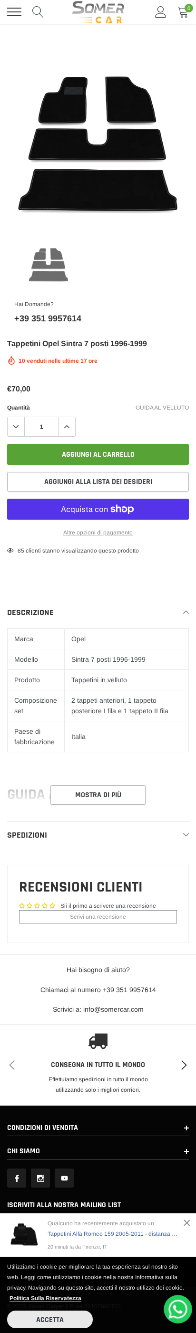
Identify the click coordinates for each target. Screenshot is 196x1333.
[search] (38, 12)
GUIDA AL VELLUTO (162, 407)
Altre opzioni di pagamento (98, 532)
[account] (161, 12)
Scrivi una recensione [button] (98, 916)
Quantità (18, 407)
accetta (50, 1320)
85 (21, 550)
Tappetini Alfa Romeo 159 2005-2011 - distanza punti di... (113, 1233)
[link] (48, 264)
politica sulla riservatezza (45, 1298)
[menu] (14, 12)
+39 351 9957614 (47, 318)
